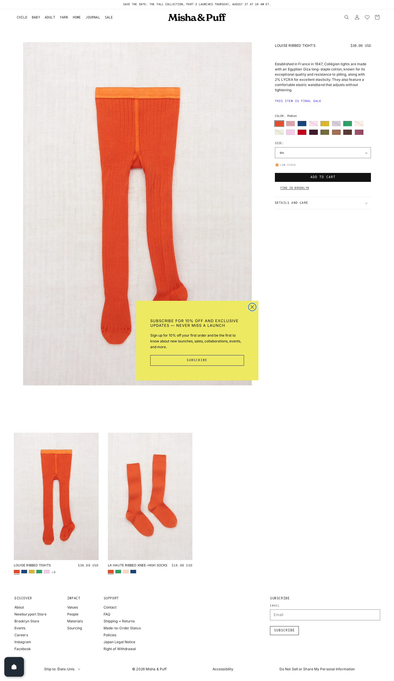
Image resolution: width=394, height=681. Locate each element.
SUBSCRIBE (197, 360)
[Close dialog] (252, 307)
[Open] (14, 667)
